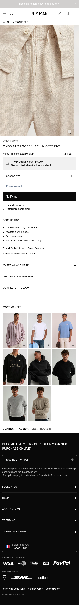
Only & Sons (10, 140)
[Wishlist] (67, 13)
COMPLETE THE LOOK (16, 287)
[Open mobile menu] (4, 13)
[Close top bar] (75, 3)
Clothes (8, 428)
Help (5, 498)
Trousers (17, 22)
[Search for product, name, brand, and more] (12, 13)
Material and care (16, 265)
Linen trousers (41, 428)
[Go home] (39, 13)
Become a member (16, 459)
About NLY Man (12, 509)
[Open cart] (74, 13)
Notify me (11, 196)
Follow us (9, 486)
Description (11, 220)
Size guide (70, 153)
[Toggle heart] (69, 131)
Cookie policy (53, 588)
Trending (8, 520)
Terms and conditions (13, 588)
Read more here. (59, 475)
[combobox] (39, 176)
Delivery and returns (18, 276)
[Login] (60, 13)
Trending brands (14, 531)
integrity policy (29, 472)
